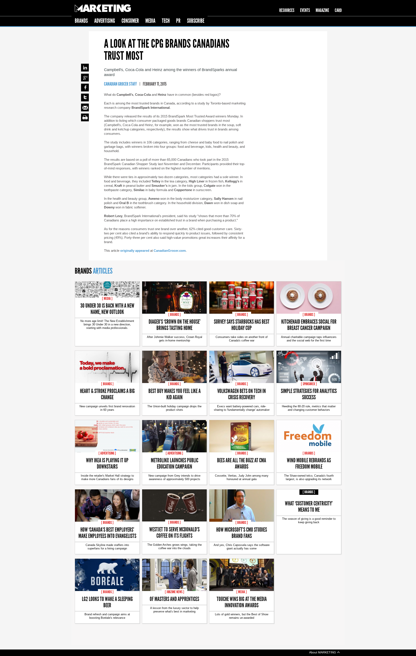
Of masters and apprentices (174, 598)
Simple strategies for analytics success (309, 393)
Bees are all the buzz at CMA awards (241, 463)
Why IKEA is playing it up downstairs (107, 463)
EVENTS (305, 10)
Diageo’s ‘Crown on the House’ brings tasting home (174, 324)
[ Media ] (107, 298)
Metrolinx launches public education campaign (174, 463)
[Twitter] (85, 97)
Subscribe (195, 20)
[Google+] (85, 77)
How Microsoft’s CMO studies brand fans (241, 532)
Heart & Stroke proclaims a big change (107, 393)
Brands (81, 20)
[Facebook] (85, 87)
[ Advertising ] (107, 453)
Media (150, 20)
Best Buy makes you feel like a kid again (174, 393)
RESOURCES (286, 10)
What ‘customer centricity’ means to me (309, 506)
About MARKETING (323, 652)
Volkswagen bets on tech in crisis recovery (241, 393)
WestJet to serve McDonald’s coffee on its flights (174, 532)
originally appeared (134, 250)
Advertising (104, 20)
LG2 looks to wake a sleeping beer (107, 601)
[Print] (85, 117)
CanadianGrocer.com (170, 250)
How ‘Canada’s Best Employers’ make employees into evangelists (107, 532)
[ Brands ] (174, 314)
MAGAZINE (322, 10)
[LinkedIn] (85, 67)
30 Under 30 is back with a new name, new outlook (107, 308)
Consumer (130, 20)
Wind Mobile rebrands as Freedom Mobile (309, 463)
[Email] (85, 107)
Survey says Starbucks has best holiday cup (242, 324)
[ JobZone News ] (174, 591)
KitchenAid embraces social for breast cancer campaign (308, 324)
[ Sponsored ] (309, 384)
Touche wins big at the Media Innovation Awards (242, 601)
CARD (338, 10)
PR (178, 20)
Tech (166, 20)
